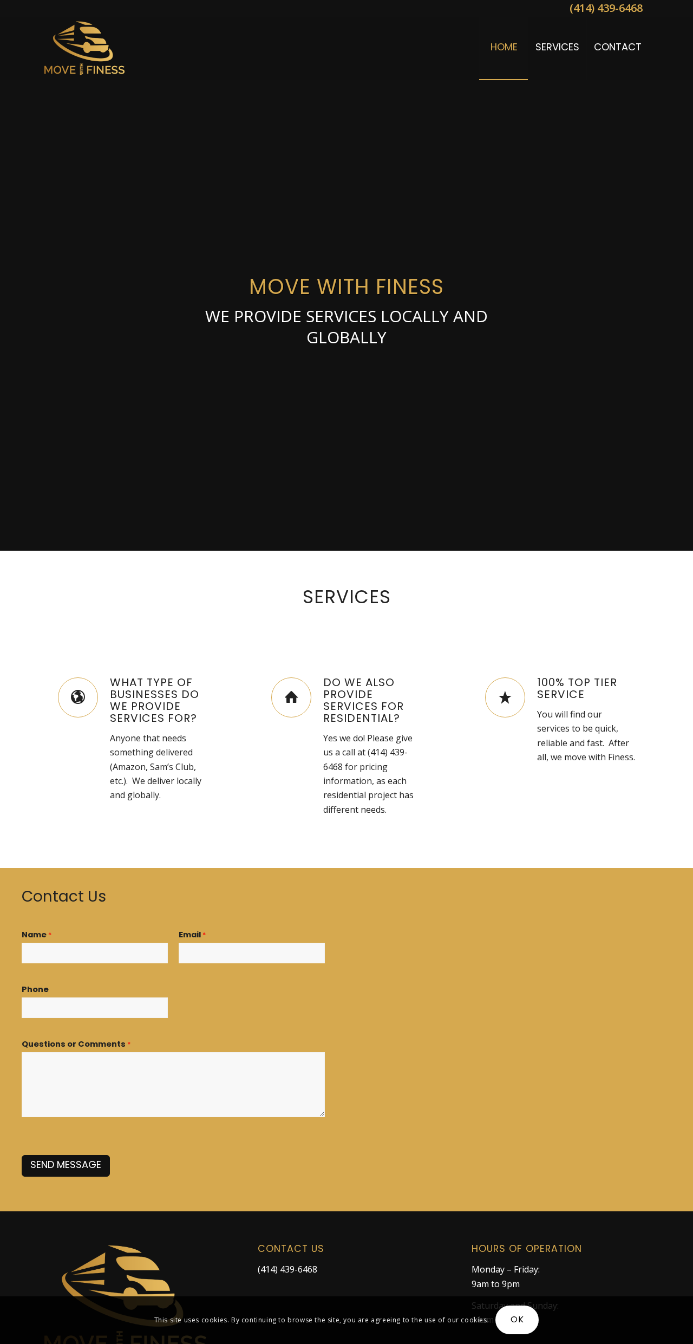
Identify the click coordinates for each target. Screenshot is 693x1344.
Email (192, 935)
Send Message (65, 1166)
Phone (35, 990)
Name (36, 935)
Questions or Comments (76, 1045)
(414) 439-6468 (606, 8)
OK (517, 1320)
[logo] (84, 48)
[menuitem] (503, 48)
